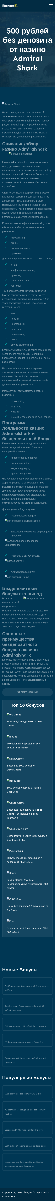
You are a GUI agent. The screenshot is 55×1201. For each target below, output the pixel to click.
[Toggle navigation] (50, 6)
